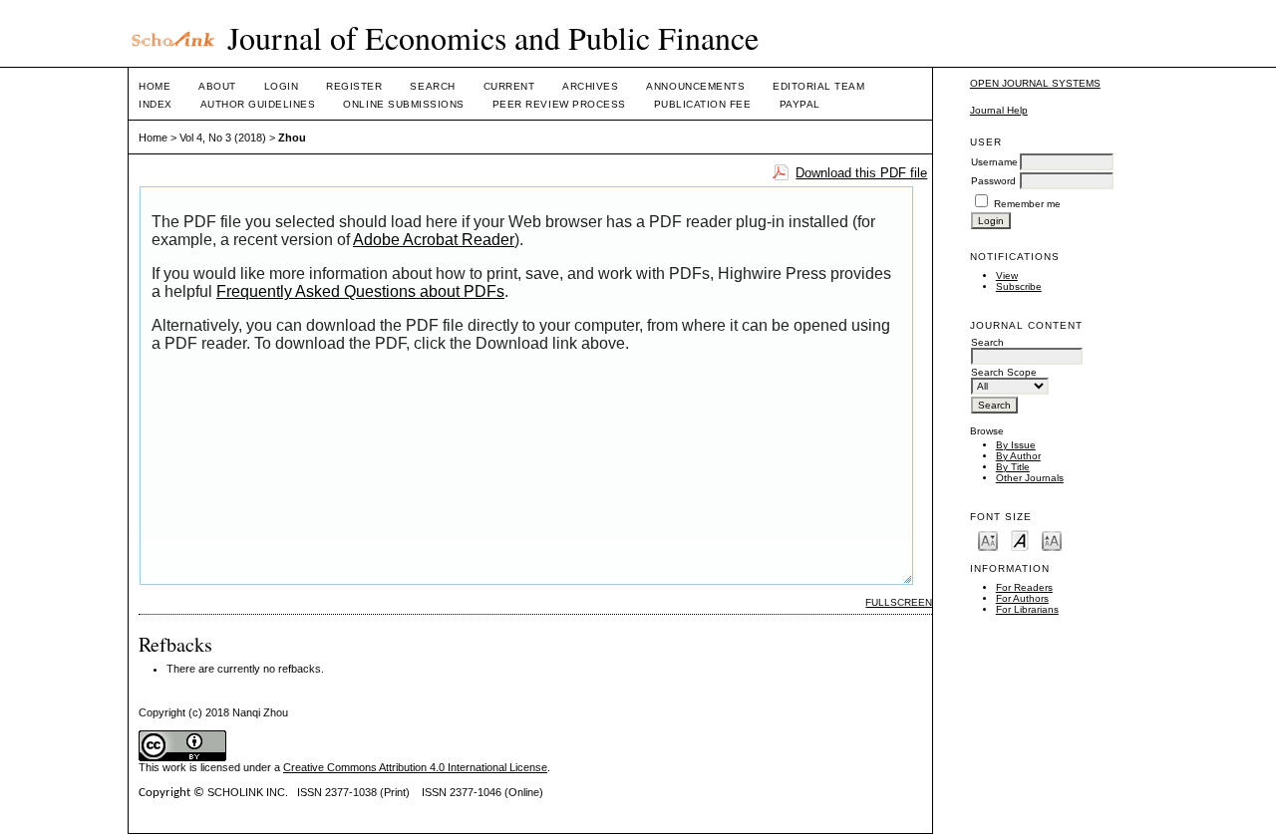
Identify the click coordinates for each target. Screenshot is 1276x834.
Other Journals (1030, 477)
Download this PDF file (861, 172)
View (1007, 275)
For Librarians (1027, 609)
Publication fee (703, 104)
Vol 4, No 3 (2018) (222, 137)
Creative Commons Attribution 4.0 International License (415, 767)
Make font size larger (1052, 539)
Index (155, 104)
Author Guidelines (258, 104)
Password (993, 180)
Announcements (695, 86)
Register (354, 86)
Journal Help (999, 110)
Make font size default (1020, 539)
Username (994, 161)
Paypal (800, 104)
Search (432, 86)
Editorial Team (818, 86)
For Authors (1022, 598)
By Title (1013, 466)
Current (509, 86)
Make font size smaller (988, 539)
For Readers (1024, 587)
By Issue (1016, 444)
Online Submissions (403, 104)
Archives (590, 86)
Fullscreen (898, 602)
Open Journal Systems (1035, 83)
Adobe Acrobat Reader (433, 239)
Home (154, 86)
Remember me (1027, 203)
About (217, 86)
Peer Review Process (559, 104)
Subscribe (1019, 286)
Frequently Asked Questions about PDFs (360, 291)
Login (281, 86)
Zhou (292, 137)
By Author (1018, 455)
